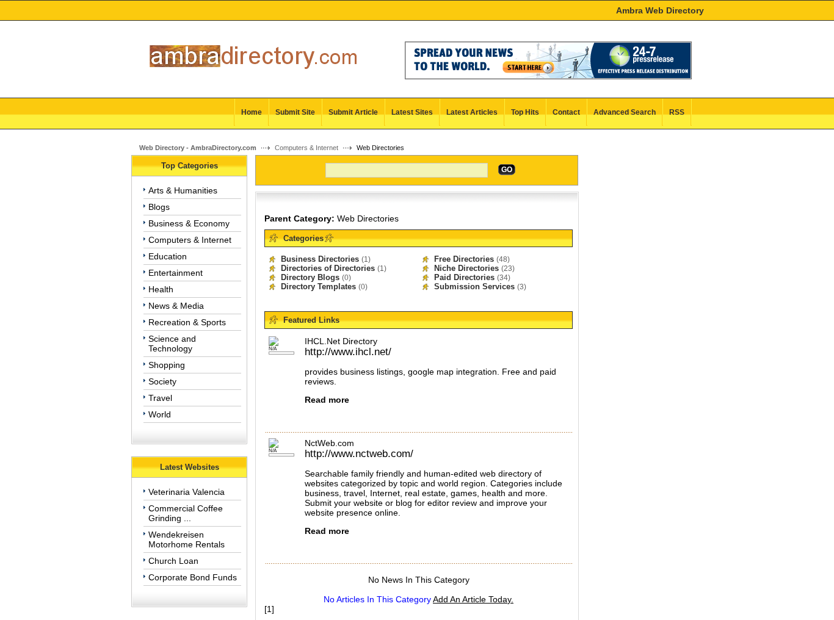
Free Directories (464, 259)
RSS (676, 112)
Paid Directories (464, 277)
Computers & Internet (306, 147)
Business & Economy (189, 223)
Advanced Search (624, 112)
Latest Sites (412, 112)
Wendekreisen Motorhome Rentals (186, 539)
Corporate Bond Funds (192, 577)
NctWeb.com (329, 443)
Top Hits (525, 112)
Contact (566, 112)
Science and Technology (172, 343)
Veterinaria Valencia (186, 492)
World (159, 414)
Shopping (166, 365)
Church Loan (173, 561)
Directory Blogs (310, 277)
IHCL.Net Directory (341, 341)
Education (167, 256)
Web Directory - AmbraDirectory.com (197, 147)
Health (160, 289)
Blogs (159, 207)
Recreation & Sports (187, 322)
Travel (160, 398)
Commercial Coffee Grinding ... (185, 513)
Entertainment (175, 273)
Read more (327, 400)
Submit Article (353, 112)
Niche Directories (466, 268)
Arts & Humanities (182, 190)
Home (251, 112)
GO (506, 169)
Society (162, 381)
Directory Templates (318, 286)
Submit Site (295, 112)
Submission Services (474, 286)
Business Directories (320, 259)
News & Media (176, 306)
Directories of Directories (328, 268)
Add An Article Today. (473, 599)
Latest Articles (472, 112)
